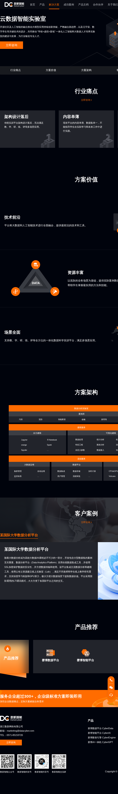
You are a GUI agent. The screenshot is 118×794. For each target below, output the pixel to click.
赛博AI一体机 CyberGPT (100, 742)
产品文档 (83, 4)
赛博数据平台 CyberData (100, 728)
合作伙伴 (98, 4)
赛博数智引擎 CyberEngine (102, 737)
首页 (32, 4)
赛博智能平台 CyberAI (99, 733)
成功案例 (69, 4)
